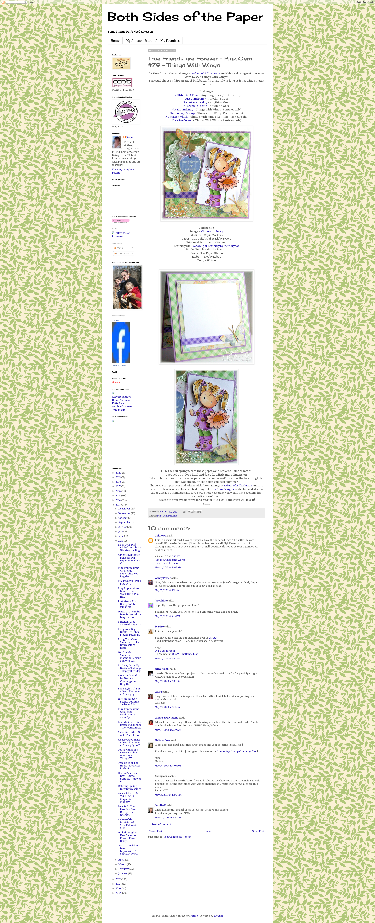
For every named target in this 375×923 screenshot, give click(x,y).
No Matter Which (177, 116)
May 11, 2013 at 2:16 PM (167, 616)
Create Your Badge (119, 365)
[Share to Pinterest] (200, 511)
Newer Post (155, 831)
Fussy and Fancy (195, 98)
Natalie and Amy (182, 109)
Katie (129, 137)
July (120, 531)
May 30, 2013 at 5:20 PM (168, 817)
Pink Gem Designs (222, 489)
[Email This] (189, 511)
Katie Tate (115, 320)
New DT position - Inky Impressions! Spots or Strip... (129, 850)
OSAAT (176, 556)
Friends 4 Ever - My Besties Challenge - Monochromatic (129, 725)
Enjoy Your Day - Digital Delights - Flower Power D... (129, 632)
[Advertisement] (121, 444)
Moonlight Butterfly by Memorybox (216, 246)
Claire (158, 691)
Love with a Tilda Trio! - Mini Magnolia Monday (128, 797)
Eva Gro (159, 626)
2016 (118, 491)
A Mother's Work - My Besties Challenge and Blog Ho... (129, 680)
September (125, 522)
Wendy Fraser (163, 578)
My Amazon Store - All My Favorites (153, 41)
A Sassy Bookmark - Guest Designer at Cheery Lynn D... (129, 742)
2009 (119, 892)
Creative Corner (182, 120)
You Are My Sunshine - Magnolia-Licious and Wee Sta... (129, 656)
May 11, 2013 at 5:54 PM (167, 658)
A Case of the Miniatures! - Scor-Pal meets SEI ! (128, 823)
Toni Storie (118, 409)
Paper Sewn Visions (166, 717)
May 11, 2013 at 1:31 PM (167, 590)
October (123, 517)
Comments (122, 253)
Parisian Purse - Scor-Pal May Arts (129, 623)
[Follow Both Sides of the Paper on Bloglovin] (120, 221)
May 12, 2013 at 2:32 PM (168, 707)
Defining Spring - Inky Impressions (129, 787)
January (123, 873)
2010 (118, 888)
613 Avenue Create (195, 106)
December (124, 508)
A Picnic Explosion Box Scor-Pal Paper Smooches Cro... (129, 559)
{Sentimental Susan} (167, 563)
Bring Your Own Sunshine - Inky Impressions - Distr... (128, 643)
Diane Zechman (121, 400)
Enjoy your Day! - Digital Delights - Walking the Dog (129, 547)
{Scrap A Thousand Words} (170, 559)
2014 (118, 500)
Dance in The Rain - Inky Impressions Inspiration (129, 614)
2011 (118, 883)
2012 (118, 879)
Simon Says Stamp (182, 113)
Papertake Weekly (195, 102)
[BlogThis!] (192, 511)
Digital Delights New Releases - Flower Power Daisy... (128, 836)
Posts (119, 247)
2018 (118, 481)
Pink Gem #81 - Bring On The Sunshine (127, 604)
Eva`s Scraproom (165, 650)
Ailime (194, 915)
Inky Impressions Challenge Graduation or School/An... (128, 713)
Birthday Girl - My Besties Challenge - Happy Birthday (129, 668)
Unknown (160, 535)
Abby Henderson (121, 396)
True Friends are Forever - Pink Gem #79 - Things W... (128, 754)
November (124, 513)
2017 (118, 486)
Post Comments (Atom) (177, 836)
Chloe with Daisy (212, 231)
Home (115, 41)
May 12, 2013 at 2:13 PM (167, 681)
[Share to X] (194, 511)
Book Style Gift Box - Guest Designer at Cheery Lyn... (129, 691)
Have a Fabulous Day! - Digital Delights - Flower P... (129, 777)
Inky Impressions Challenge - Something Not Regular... (128, 572)
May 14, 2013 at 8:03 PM (168, 765)
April (121, 859)
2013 (118, 504)
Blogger (218, 915)
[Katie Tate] (121, 361)
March (122, 864)
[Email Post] (184, 511)
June (121, 536)
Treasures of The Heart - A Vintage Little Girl (129, 765)
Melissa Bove (163, 740)
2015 (118, 495)
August (122, 526)
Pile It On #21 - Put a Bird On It (129, 582)
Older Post (258, 831)
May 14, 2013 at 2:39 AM (168, 729)
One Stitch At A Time (185, 95)
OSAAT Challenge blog (185, 653)
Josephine (161, 600)
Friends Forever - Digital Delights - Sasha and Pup (129, 701)
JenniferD (160, 805)
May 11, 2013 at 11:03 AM (168, 567)
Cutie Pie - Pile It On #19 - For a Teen (129, 733)
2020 (119, 472)
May (121, 540)
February (123, 868)
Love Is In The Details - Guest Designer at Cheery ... (128, 810)
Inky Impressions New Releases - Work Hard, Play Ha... (128, 592)
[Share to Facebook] (197, 511)
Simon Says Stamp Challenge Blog (237, 751)
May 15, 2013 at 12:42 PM (168, 794)
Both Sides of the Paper (185, 16)
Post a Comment (161, 824)
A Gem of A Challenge (206, 73)
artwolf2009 (162, 668)
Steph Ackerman (122, 406)
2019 (118, 477)
